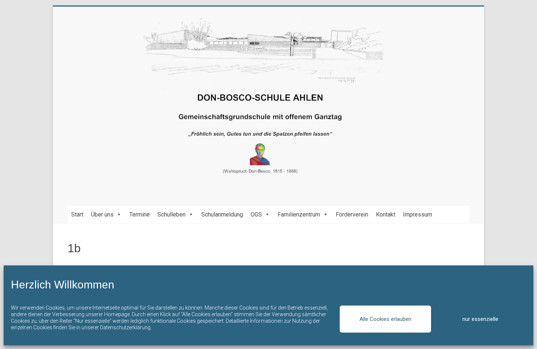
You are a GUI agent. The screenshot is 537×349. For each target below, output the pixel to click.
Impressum (417, 214)
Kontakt (385, 214)
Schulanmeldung (222, 214)
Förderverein (352, 214)
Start (77, 214)
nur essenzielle (480, 319)
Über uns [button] (102, 214)
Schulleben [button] (171, 214)
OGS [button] (256, 214)
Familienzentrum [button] (299, 214)
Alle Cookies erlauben (385, 319)
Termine (139, 214)
